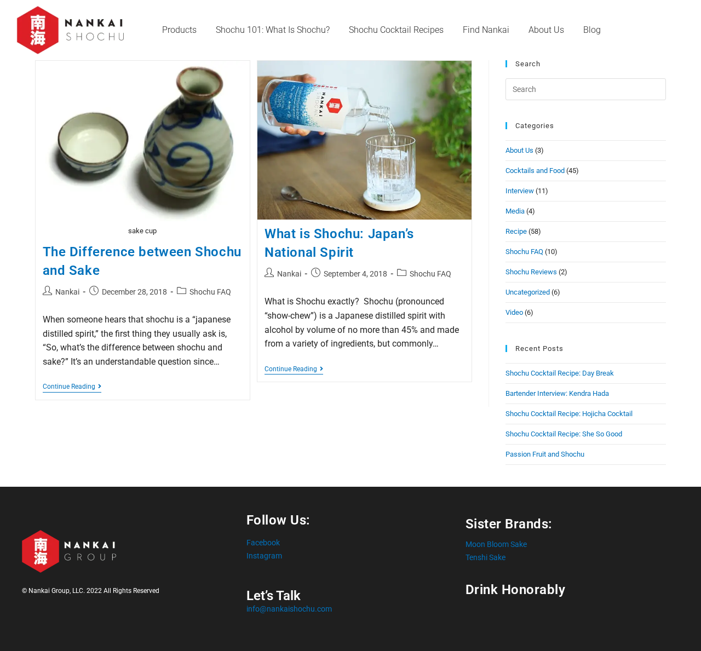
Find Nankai (486, 30)
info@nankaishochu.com (289, 608)
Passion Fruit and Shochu (544, 454)
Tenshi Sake (485, 557)
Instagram (264, 555)
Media (515, 211)
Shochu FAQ (210, 291)
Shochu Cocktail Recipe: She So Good (563, 434)
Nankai (67, 291)
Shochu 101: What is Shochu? (273, 30)
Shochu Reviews (531, 272)
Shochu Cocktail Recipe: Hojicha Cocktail (569, 414)
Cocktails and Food (535, 170)
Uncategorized (527, 292)
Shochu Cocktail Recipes (396, 30)
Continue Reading (72, 386)
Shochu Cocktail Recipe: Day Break (559, 373)
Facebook (263, 542)
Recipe (516, 231)
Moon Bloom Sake (496, 544)
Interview (519, 191)
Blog (592, 30)
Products (179, 30)
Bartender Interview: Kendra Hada (557, 393)
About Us (546, 30)
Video (514, 312)
